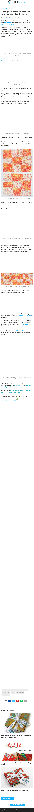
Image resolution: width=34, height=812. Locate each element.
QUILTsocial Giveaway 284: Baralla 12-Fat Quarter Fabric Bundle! (14, 791)
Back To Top (29, 809)
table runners (20, 692)
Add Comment (7, 798)
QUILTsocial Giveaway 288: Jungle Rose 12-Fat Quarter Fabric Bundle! (16, 736)
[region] (17, 413)
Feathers (25, 689)
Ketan (13, 692)
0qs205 (4, 689)
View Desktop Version (17, 804)
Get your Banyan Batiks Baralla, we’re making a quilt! (16, 763)
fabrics (19, 689)
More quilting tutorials (6, 8)
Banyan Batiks (11, 689)
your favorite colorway (7, 24)
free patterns (5, 692)
